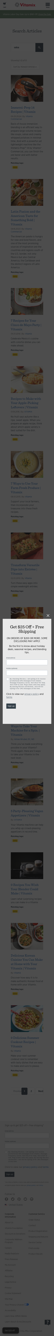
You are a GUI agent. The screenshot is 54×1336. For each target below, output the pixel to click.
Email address (10, 658)
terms (9, 697)
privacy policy (31, 694)
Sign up (11, 706)
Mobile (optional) (11, 668)
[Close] (48, 615)
